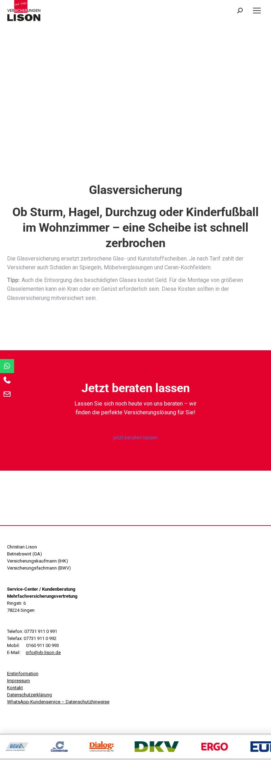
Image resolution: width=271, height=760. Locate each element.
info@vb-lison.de (43, 652)
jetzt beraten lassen (135, 437)
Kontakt (15, 687)
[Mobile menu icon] (257, 11)
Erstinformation (22, 673)
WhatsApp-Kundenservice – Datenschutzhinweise (58, 701)
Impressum (18, 680)
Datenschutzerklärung (29, 694)
